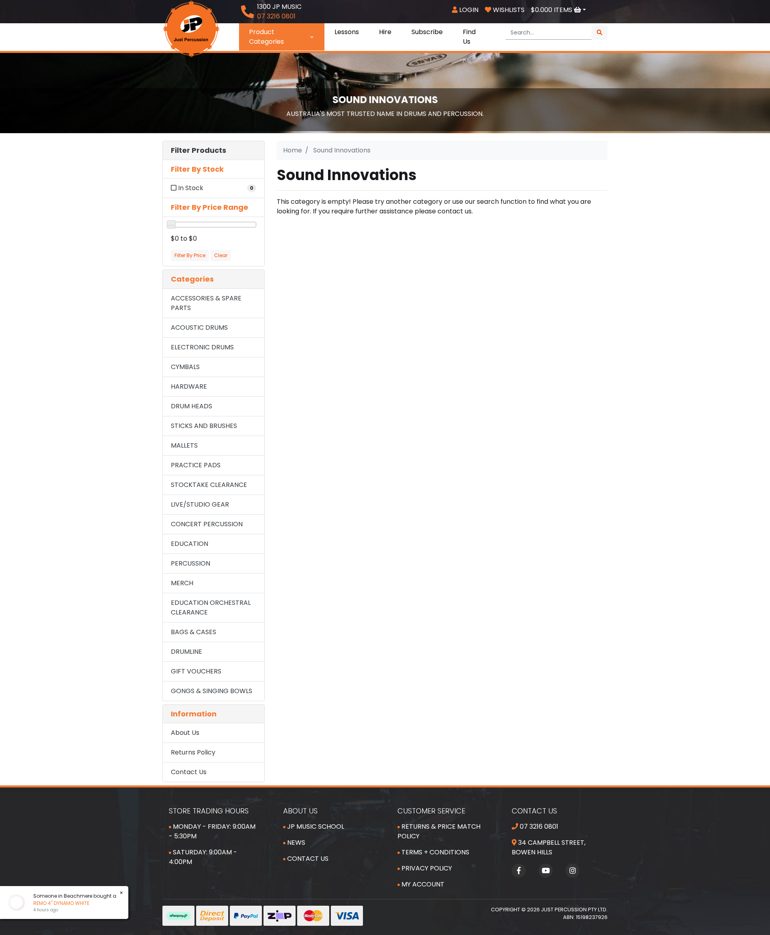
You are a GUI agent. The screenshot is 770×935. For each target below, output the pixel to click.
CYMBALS (185, 366)
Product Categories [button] (266, 36)
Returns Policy (193, 752)
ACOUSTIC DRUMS (199, 327)
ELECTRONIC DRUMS (202, 347)
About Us (185, 732)
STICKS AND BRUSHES (204, 425)
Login (468, 9)
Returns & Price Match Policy (438, 831)
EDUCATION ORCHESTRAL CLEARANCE (211, 607)
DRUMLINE (186, 651)
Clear (220, 255)
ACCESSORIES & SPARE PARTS (206, 303)
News (295, 842)
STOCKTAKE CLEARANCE (209, 484)
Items (552, 9)
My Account (422, 884)
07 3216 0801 (538, 826)
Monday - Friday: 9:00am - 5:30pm (212, 831)
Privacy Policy (426, 868)
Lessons (346, 32)
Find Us (469, 36)
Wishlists (508, 9)
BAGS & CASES (193, 632)
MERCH (182, 583)
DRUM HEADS (191, 406)
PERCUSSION (190, 563)
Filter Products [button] (198, 150)
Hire (385, 32)
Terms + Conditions (434, 852)
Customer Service (431, 811)
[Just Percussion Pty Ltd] (191, 28)
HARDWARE (189, 386)
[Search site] (600, 33)
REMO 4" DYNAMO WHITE (54, 903)
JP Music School (315, 826)
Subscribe (427, 32)
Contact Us (189, 772)
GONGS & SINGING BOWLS (211, 691)
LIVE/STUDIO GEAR (200, 504)
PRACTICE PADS (196, 465)
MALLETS (184, 445)
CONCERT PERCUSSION (207, 524)
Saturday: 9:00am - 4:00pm (203, 857)
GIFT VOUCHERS (196, 671)
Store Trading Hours (209, 811)
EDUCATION (189, 543)
